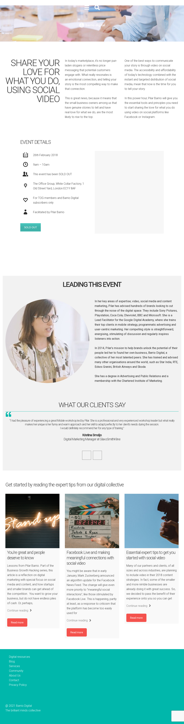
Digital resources (19, 656)
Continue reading (18, 610)
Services (14, 666)
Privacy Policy (18, 685)
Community (16, 671)
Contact (14, 680)
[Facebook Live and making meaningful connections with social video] (92, 521)
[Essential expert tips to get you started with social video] (152, 521)
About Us (14, 675)
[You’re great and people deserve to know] (32, 521)
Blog (12, 661)
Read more (17, 622)
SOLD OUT (30, 227)
